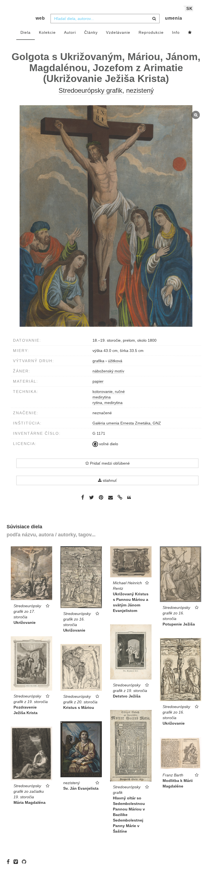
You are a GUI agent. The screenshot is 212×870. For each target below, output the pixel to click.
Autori (70, 32)
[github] (25, 861)
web (40, 18)
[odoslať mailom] (110, 497)
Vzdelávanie (118, 32)
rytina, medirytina (107, 402)
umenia (173, 18)
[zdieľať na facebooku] (82, 497)
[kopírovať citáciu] (129, 497)
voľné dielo (108, 444)
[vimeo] (17, 861)
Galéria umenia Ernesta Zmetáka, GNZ (126, 423)
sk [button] (189, 8)
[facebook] (9, 861)
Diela (25, 32)
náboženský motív (108, 371)
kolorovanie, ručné (108, 391)
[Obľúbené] (190, 32)
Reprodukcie (151, 32)
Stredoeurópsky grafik (90, 90)
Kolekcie (47, 32)
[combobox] (105, 18)
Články (91, 32)
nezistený (140, 90)
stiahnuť (109, 480)
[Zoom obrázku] (106, 216)
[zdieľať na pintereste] (101, 497)
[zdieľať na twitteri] (91, 497)
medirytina (101, 397)
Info (176, 32)
